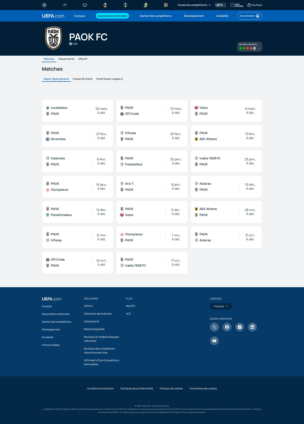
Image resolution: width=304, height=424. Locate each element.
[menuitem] (82, 16)
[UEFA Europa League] (105, 4)
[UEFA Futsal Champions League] (64, 4)
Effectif (82, 59)
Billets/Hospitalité (94, 329)
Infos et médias (50, 345)
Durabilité (47, 337)
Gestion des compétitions (56, 321)
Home (53, 16)
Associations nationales (56, 314)
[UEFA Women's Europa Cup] (145, 4)
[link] (79, 16)
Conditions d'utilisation (100, 388)
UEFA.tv (88, 306)
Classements (66, 59)
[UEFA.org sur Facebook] (227, 330)
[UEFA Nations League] (165, 4)
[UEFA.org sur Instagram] (239, 330)
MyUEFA (130, 306)
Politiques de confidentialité (136, 388)
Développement (51, 329)
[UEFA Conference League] (125, 4)
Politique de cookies (171, 388)
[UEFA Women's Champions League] (84, 4)
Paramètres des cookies (203, 388)
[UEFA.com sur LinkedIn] (252, 330)
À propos (47, 306)
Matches (49, 59)
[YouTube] (214, 344)
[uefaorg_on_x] (214, 330)
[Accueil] (51, 298)
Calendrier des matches (97, 313)
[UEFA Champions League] (44, 4)
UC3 (128, 313)
